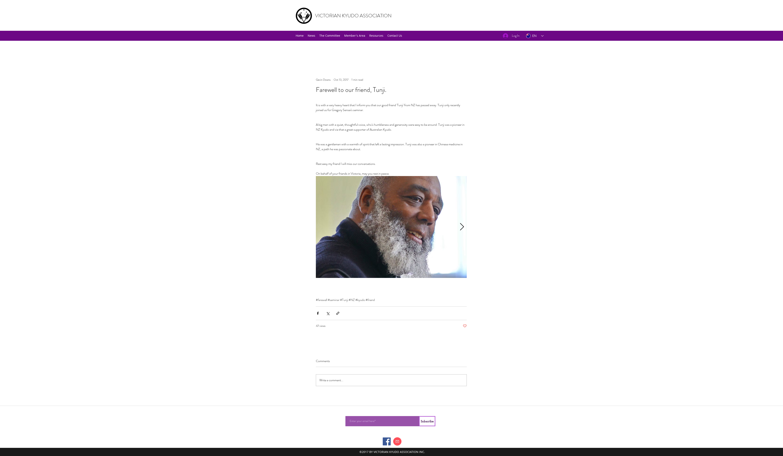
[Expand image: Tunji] (391, 227)
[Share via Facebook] (318, 313)
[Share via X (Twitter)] (328, 313)
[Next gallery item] (462, 227)
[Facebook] (387, 441)
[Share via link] (338, 313)
